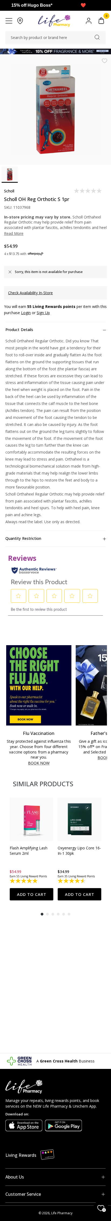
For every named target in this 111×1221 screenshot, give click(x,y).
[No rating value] (88, 190)
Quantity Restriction (23, 538)
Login (26, 312)
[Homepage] (54, 21)
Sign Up (43, 312)
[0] (101, 21)
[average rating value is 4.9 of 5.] (24, 881)
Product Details (19, 329)
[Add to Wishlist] (104, 60)
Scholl (9, 190)
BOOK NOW (39, 763)
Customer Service (23, 1194)
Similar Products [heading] (43, 783)
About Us (14, 1177)
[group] (32, 849)
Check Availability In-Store (30, 292)
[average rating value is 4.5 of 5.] (72, 881)
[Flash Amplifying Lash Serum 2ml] (31, 819)
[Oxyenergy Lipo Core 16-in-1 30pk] (79, 819)
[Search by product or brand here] (97, 37)
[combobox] (55, 37)
